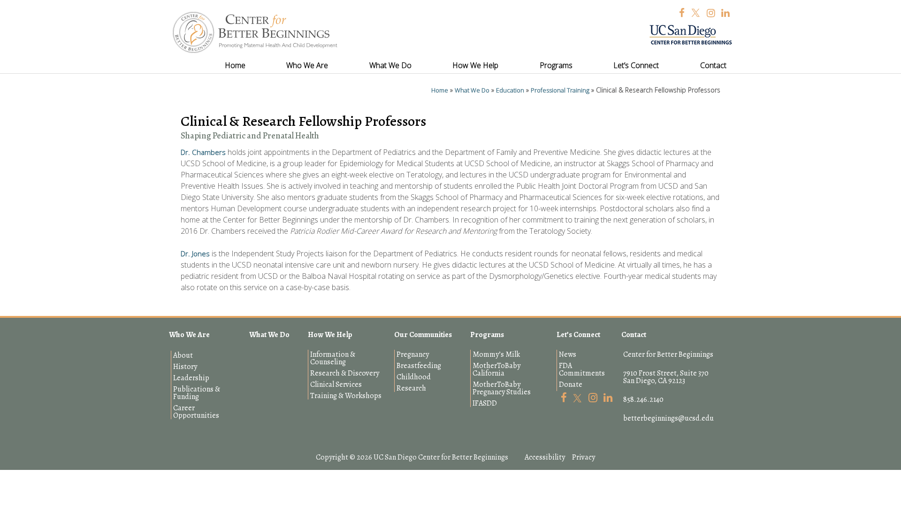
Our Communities (423, 335)
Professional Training (560, 90)
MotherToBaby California (496, 369)
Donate (570, 384)
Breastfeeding (419, 365)
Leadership (191, 378)
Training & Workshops (346, 395)
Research (411, 388)
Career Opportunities (196, 411)
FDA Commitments (582, 369)
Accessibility (545, 457)
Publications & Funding (196, 392)
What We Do (472, 90)
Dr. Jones (195, 253)
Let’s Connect (578, 335)
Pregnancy (413, 354)
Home (439, 90)
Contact (633, 335)
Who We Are (189, 335)
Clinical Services (336, 384)
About (183, 355)
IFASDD (485, 403)
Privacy (583, 457)
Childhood (414, 377)
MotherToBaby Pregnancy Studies (502, 388)
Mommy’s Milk (496, 354)
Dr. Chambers (203, 152)
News (567, 354)
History (185, 366)
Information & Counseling (332, 358)
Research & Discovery (344, 373)
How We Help (330, 335)
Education (510, 90)
